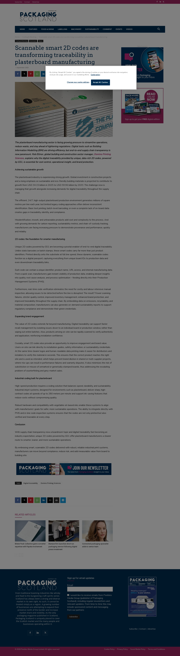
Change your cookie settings (78, 82)
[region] (91, 78)
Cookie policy (95, 75)
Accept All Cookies (100, 82)
